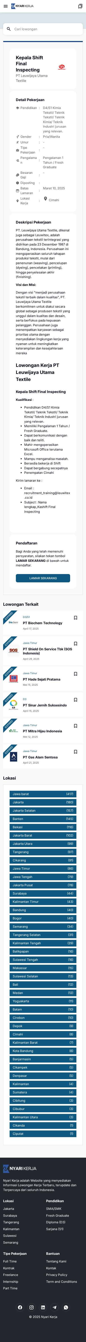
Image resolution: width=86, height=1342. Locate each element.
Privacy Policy (56, 1275)
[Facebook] (20, 1307)
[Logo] (20, 1169)
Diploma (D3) (55, 1222)
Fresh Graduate (57, 1215)
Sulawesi (9, 1236)
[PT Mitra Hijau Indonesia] (13, 730)
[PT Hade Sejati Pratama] (13, 679)
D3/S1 (26, 617)
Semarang (10, 1242)
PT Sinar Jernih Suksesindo (45, 705)
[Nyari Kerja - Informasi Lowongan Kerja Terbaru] (22, 6)
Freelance (10, 1275)
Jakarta (8, 1209)
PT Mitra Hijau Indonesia (42, 731)
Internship (10, 1282)
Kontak (51, 1268)
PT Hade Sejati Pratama (41, 679)
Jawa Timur (30, 642)
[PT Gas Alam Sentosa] (13, 757)
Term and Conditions (61, 1282)
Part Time (10, 1288)
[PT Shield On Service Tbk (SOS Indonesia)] (13, 650)
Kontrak (8, 1268)
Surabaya (10, 1215)
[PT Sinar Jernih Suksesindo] (13, 705)
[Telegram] (54, 1307)
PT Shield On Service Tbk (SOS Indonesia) (47, 651)
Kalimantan (11, 1229)
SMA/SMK (53, 1209)
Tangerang (11, 1222)
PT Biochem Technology (42, 623)
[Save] (75, 618)
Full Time (10, 1261)
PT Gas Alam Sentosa (40, 757)
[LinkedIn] (43, 1307)
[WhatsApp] (66, 1307)
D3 (24, 699)
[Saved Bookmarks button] (80, 6)
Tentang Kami (56, 1261)
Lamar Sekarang (43, 578)
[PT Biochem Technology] (13, 622)
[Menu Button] (5, 6)
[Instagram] (31, 1307)
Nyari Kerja (49, 1317)
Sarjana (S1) (54, 1229)
